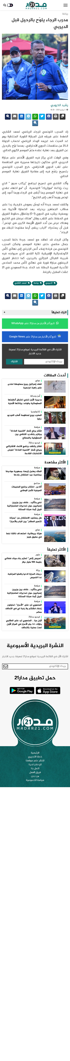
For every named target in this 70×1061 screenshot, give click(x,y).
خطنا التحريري (35, 757)
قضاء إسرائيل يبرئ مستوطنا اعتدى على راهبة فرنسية (25, 386)
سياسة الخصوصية (35, 780)
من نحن (35, 776)
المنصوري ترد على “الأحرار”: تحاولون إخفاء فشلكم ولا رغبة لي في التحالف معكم (23, 608)
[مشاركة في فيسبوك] (49, 117)
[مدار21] (36, 5)
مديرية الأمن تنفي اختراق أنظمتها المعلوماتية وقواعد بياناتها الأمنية (25, 401)
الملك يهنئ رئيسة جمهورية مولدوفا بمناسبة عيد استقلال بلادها (24, 473)
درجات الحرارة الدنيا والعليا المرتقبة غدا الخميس (25, 576)
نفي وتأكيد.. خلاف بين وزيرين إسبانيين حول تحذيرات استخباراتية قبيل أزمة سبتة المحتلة (24, 506)
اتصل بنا (35, 769)
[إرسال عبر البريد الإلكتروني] (15, 117)
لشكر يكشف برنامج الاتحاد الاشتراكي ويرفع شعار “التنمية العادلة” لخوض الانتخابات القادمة (24, 450)
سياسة (37, 427)
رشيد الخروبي (59, 105)
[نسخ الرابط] (62, 117)
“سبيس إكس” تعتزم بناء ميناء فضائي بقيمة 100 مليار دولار (23, 560)
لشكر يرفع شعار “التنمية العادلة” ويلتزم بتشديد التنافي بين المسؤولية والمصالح (26, 434)
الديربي (49, 283)
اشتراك (14, 361)
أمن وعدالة (35, 396)
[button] (65, 5)
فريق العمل (35, 772)
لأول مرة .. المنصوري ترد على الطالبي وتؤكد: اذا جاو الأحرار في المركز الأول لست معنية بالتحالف (24, 624)
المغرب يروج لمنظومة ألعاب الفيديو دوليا (24, 417)
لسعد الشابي (21, 283)
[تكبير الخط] (8, 117)
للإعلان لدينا (35, 765)
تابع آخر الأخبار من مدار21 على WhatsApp (33, 323)
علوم (38, 555)
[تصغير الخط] (35, 123)
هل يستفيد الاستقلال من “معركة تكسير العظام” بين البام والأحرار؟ (25, 520)
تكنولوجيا (35, 412)
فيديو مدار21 (34, 443)
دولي (37, 381)
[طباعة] (56, 117)
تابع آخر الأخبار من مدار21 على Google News (33, 337)
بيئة (38, 570)
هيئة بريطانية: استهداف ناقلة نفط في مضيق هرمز (24, 535)
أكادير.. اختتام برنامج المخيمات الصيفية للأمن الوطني (27, 489)
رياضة (65, 14)
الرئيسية (35, 753)
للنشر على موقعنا (35, 761)
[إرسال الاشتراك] (5, 666)
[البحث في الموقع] (4, 5)
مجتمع (37, 483)
